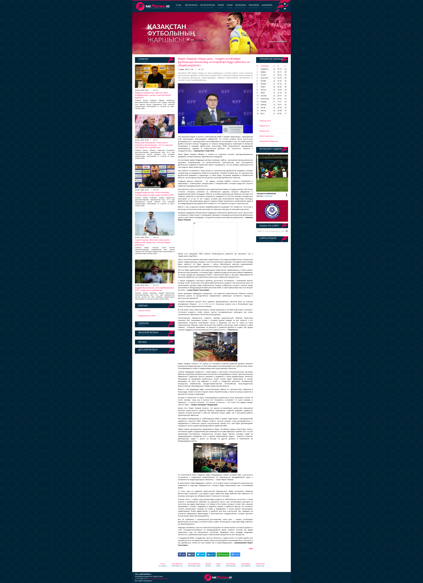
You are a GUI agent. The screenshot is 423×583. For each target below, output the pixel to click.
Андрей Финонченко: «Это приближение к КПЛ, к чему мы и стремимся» (154, 288)
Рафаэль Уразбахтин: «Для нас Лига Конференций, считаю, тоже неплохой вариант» (153, 95)
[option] (211, 33)
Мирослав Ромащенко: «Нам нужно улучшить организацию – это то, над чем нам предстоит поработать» (154, 145)
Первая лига (264, 126)
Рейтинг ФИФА (144, 310)
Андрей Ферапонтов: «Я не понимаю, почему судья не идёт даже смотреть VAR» (154, 193)
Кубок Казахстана (266, 136)
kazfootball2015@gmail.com (158, 579)
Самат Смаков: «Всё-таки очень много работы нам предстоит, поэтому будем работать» (152, 242)
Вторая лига (264, 131)
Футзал (142, 342)
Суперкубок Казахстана (268, 141)
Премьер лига (265, 121)
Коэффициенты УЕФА (146, 315)
